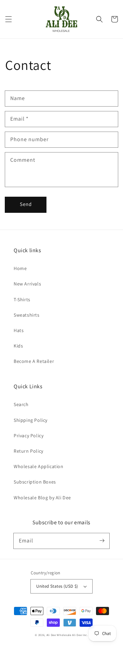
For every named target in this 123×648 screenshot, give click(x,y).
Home (20, 268)
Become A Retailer (34, 361)
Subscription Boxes (35, 482)
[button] (8, 19)
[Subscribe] (101, 540)
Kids (18, 346)
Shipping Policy (30, 420)
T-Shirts (22, 299)
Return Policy (28, 451)
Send (26, 204)
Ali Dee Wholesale (58, 635)
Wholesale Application (39, 466)
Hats (19, 330)
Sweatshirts (27, 315)
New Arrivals (27, 284)
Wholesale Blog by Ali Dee (42, 497)
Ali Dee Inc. (80, 635)
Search (21, 404)
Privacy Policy (28, 435)
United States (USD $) (57, 586)
